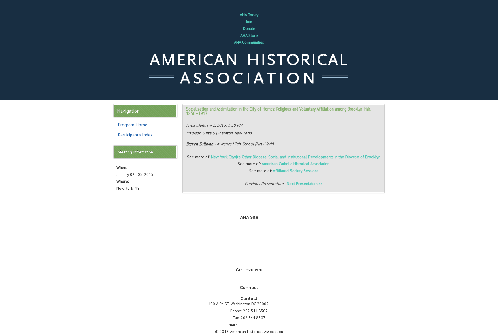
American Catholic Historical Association (295, 163)
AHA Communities (249, 42)
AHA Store (249, 35)
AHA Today (249, 14)
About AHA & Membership (249, 264)
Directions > (280, 304)
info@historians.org (254, 324)
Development (249, 243)
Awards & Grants (249, 257)
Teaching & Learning (249, 229)
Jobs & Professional (249, 236)
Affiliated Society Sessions (295, 170)
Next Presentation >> (305, 183)
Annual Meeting (249, 250)
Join (249, 21)
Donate (249, 28)
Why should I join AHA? (249, 275)
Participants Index (135, 135)
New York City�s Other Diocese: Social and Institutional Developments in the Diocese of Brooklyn (295, 156)
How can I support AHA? (249, 282)
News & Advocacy (249, 222)
